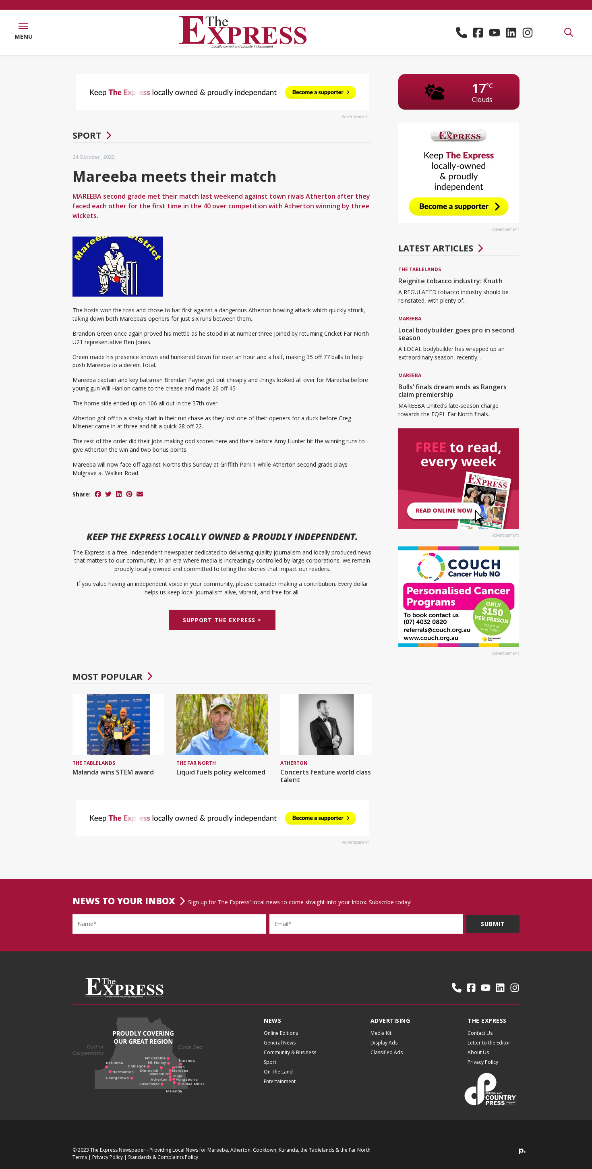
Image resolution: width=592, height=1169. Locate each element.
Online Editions (281, 1033)
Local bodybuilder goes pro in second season (456, 334)
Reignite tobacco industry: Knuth (450, 280)
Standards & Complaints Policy (163, 1157)
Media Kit (381, 1033)
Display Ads (384, 1042)
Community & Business (290, 1052)
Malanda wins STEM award (113, 772)
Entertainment (280, 1081)
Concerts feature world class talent (325, 776)
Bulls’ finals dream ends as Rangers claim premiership (452, 390)
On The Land (278, 1071)
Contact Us (480, 1033)
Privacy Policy (483, 1062)
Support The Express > (222, 620)
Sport (86, 135)
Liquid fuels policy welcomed (220, 772)
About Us (478, 1052)
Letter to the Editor (489, 1042)
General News (280, 1042)
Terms (79, 1157)
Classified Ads (387, 1052)
